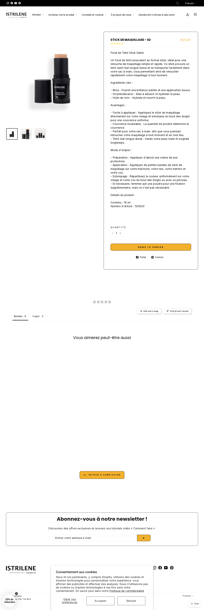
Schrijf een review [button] (179, 311)
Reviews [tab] (18, 316)
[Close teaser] (16, 593)
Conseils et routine (93, 15)
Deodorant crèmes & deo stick (157, 15)
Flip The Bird (24, 599)
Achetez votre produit (61, 15)
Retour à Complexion (104, 475)
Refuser (131, 600)
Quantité (118, 227)
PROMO (37, 15)
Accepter (100, 600)
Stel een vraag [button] (150, 311)
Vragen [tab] (36, 316)
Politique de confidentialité (126, 590)
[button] (9, 601)
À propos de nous (121, 15)
